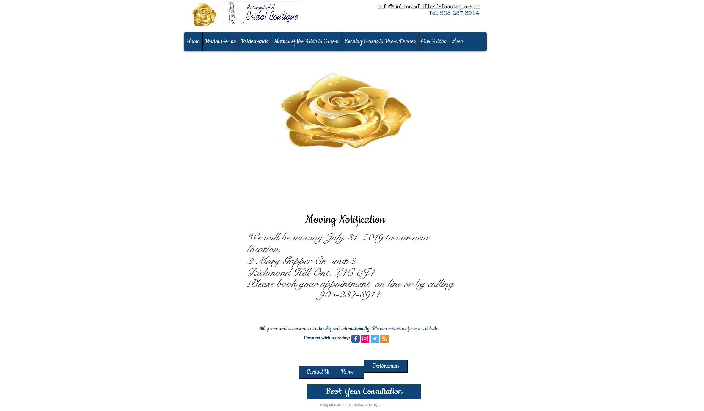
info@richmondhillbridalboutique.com (429, 6)
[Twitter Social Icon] (375, 339)
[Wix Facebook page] (355, 339)
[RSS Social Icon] (384, 339)
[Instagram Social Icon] (365, 339)
